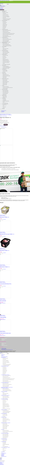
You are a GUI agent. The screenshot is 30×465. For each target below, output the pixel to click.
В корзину (5, 124)
